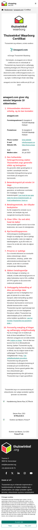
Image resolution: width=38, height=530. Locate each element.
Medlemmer (8, 10)
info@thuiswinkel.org (9, 464)
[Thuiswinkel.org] (9, 3)
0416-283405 (26, 140)
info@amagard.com (28, 142)
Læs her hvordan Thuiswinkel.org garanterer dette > (20, 320)
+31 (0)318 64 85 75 (8, 468)
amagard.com (18, 10)
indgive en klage (16, 340)
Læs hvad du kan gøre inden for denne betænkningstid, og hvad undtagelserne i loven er (20, 198)
